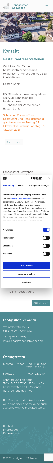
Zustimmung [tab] (8, 185)
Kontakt (8, 426)
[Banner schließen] (49, 178)
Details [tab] (21, 185)
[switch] (46, 238)
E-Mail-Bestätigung (21, 291)
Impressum (10, 429)
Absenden (40, 302)
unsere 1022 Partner (20, 199)
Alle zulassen (27, 265)
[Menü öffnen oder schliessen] (47, 6)
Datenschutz (11, 433)
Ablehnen (26, 282)
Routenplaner (14, 142)
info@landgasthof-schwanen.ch (23, 340)
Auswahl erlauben (26, 274)
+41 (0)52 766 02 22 (14, 337)
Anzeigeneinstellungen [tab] (38, 185)
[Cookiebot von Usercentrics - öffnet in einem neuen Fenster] (31, 178)
